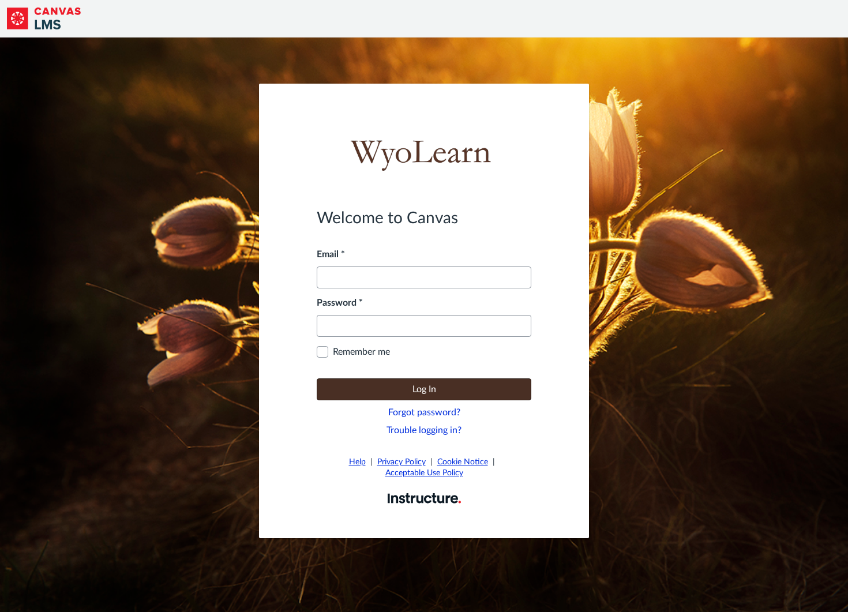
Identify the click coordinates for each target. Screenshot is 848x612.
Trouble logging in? (424, 430)
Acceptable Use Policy (424, 473)
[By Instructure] (424, 497)
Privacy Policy (401, 462)
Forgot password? (424, 412)
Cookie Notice (462, 462)
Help (357, 462)
